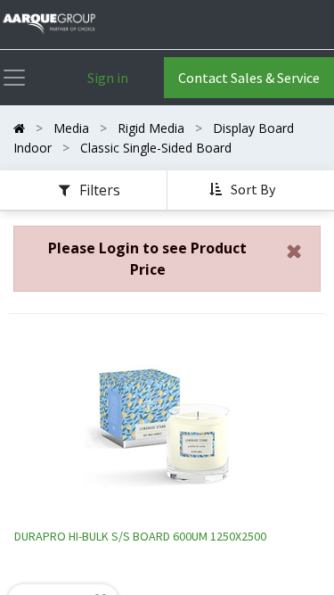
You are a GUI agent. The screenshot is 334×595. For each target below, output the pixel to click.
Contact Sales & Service (249, 78)
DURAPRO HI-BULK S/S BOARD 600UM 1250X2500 (140, 536)
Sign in (107, 78)
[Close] (294, 252)
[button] (244, 190)
